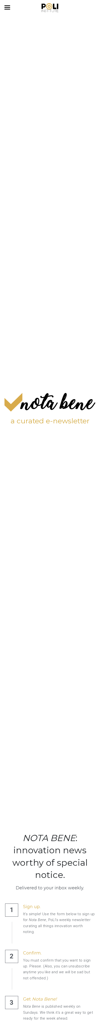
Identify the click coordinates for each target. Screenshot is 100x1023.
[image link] (50, 7)
